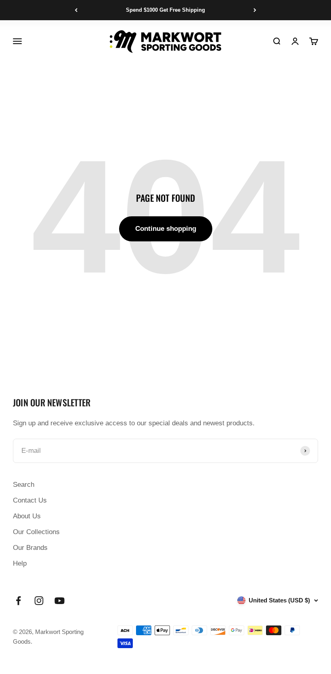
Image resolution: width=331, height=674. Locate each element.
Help (20, 563)
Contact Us (30, 500)
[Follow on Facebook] (18, 600)
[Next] (254, 10)
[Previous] (76, 10)
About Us (27, 516)
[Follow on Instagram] (39, 600)
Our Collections (36, 532)
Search (23, 484)
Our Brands (30, 547)
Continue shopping (165, 228)
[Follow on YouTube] (59, 600)
